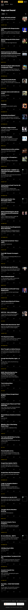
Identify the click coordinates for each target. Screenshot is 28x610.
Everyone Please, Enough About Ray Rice (10, 395)
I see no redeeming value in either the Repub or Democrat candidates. (9, 217)
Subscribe (20, 1)
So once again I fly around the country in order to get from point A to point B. (10, 588)
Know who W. (4, 418)
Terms (17, 600)
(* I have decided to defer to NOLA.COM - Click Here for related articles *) (10, 279)
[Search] (25, 14)
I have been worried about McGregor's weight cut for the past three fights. (9, 314)
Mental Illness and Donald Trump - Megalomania (10, 289)
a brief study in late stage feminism (9, 42)
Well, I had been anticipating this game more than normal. (9, 574)
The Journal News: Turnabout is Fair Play (11, 557)
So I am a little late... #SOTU (8, 536)
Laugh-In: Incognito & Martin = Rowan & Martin (9, 484)
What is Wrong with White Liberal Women (10, 40)
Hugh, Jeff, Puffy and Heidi (8, 17)
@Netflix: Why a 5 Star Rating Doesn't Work (9, 425)
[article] (14, 20)
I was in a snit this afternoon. (7, 303)
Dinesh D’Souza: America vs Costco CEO (11, 415)
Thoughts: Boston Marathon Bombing (9, 510)
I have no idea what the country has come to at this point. (10, 441)
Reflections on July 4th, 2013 (9, 497)
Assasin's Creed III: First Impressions (7, 570)
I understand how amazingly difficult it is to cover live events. (11, 257)
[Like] (2, 22)
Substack (8, 607)
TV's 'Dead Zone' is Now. (7, 336)
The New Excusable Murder (8, 79)
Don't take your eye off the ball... (9, 267)
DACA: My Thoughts (6, 137)
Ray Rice (3, 397)
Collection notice (22, 600)
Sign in (25, 1)
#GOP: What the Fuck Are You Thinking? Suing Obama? (9, 373)
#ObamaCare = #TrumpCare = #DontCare (9, 158)
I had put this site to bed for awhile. (9, 106)
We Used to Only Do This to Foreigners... (8, 522)
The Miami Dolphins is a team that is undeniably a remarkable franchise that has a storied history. (10, 487)
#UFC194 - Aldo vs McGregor (9, 312)
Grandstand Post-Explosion (7, 512)
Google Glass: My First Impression (10, 472)
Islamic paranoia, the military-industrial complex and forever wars (11, 52)
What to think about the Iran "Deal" (10, 324)
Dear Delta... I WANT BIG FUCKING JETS (10, 584)
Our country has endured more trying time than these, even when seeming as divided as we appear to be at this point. (10, 499)
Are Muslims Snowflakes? (8, 115)
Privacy (13, 600)
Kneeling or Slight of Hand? (8, 127)
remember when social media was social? (10, 92)
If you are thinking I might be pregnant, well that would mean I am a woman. (10, 538)
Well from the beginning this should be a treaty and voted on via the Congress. (10, 327)
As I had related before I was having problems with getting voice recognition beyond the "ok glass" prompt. (10, 465)
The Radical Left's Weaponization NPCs (10, 29)
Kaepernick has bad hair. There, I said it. (9, 241)
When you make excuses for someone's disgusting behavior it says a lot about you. (10, 117)
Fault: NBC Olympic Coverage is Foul (9, 254)
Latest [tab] (3, 13)
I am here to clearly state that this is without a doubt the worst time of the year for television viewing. (11, 339)
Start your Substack (10, 604)
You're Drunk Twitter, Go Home (8, 202)
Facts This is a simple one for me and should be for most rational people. (9, 139)
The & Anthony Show (7, 383)
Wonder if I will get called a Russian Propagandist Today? (10, 66)
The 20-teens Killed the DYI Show (10, 301)
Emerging (3, 104)
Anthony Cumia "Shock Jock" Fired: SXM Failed (10, 404)
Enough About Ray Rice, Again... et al (10, 359)
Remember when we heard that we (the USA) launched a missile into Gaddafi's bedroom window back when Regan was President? (10, 526)
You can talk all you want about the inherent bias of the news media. (11, 175)
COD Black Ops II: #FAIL (7, 548)
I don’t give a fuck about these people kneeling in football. (9, 130)
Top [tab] (6, 13)
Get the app (20, 604)
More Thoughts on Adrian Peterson (10, 349)
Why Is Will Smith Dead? (7, 276)
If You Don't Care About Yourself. (8, 151)
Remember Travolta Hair (6, 244)
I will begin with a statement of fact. (9, 427)
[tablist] (4, 14)
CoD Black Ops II (5, 550)
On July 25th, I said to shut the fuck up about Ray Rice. (9, 362)
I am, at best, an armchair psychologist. (10, 292)
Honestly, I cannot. (5, 95)
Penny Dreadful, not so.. (7, 451)
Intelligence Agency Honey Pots (8, 19)
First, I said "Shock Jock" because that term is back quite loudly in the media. (10, 407)
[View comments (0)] (8, 22)
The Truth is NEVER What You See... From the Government (10, 437)
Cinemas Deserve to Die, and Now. (10, 149)
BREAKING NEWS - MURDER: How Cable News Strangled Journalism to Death (10, 171)
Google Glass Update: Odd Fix (9, 463)
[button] (2, 4)
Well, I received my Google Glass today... (10, 474)
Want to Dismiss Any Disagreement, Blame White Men (11, 227)
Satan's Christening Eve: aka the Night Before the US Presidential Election (10, 213)
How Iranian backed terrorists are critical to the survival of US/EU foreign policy (10, 56)
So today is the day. (5, 385)
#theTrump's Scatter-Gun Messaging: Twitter (8, 199)
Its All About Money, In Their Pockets (9, 160)
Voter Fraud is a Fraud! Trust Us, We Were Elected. (10, 186)
